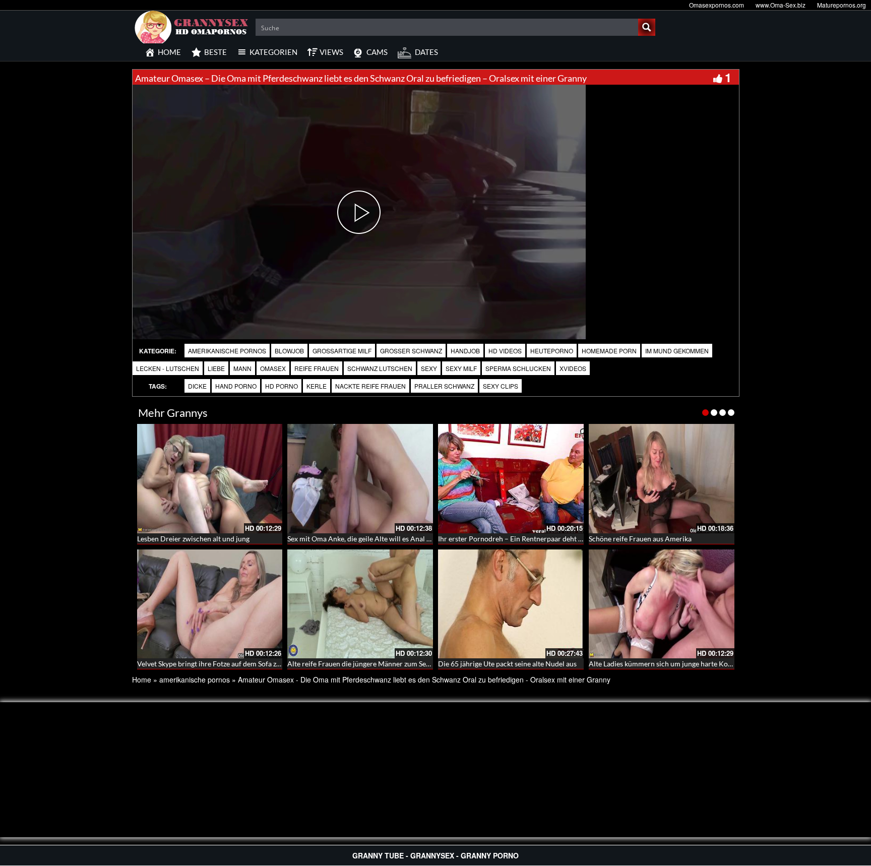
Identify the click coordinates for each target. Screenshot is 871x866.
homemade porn (609, 350)
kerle (316, 386)
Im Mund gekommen (677, 350)
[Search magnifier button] (646, 27)
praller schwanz (444, 386)
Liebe (216, 368)
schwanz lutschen (379, 368)
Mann (242, 368)
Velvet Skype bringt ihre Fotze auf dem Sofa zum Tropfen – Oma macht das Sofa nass (267, 663)
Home (141, 679)
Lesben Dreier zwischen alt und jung (193, 538)
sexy (429, 368)
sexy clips (500, 386)
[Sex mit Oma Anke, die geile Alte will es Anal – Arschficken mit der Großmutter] (360, 478)
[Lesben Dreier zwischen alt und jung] (210, 478)
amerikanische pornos (227, 350)
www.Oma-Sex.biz (780, 5)
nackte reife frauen (370, 386)
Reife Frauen (316, 368)
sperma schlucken (518, 368)
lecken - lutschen (167, 368)
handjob (465, 350)
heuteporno (551, 350)
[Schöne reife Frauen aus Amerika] (661, 478)
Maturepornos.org (841, 5)
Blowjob (289, 350)
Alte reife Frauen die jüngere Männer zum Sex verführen (374, 663)
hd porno (281, 386)
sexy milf (461, 368)
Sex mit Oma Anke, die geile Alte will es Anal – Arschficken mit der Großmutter (410, 538)
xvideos (572, 368)
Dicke (197, 386)
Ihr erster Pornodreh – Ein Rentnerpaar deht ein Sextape (525, 538)
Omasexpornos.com (716, 5)
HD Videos (505, 350)
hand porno (236, 386)
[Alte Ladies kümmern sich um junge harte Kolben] (661, 604)
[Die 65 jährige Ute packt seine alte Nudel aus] (511, 604)
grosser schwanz (411, 350)
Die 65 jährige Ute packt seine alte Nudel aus (507, 663)
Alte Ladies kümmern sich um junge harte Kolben (665, 663)
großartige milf (342, 350)
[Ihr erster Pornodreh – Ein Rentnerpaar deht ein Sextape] (511, 478)
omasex (273, 368)
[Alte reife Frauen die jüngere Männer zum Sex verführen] (360, 604)
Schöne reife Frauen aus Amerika (640, 538)
